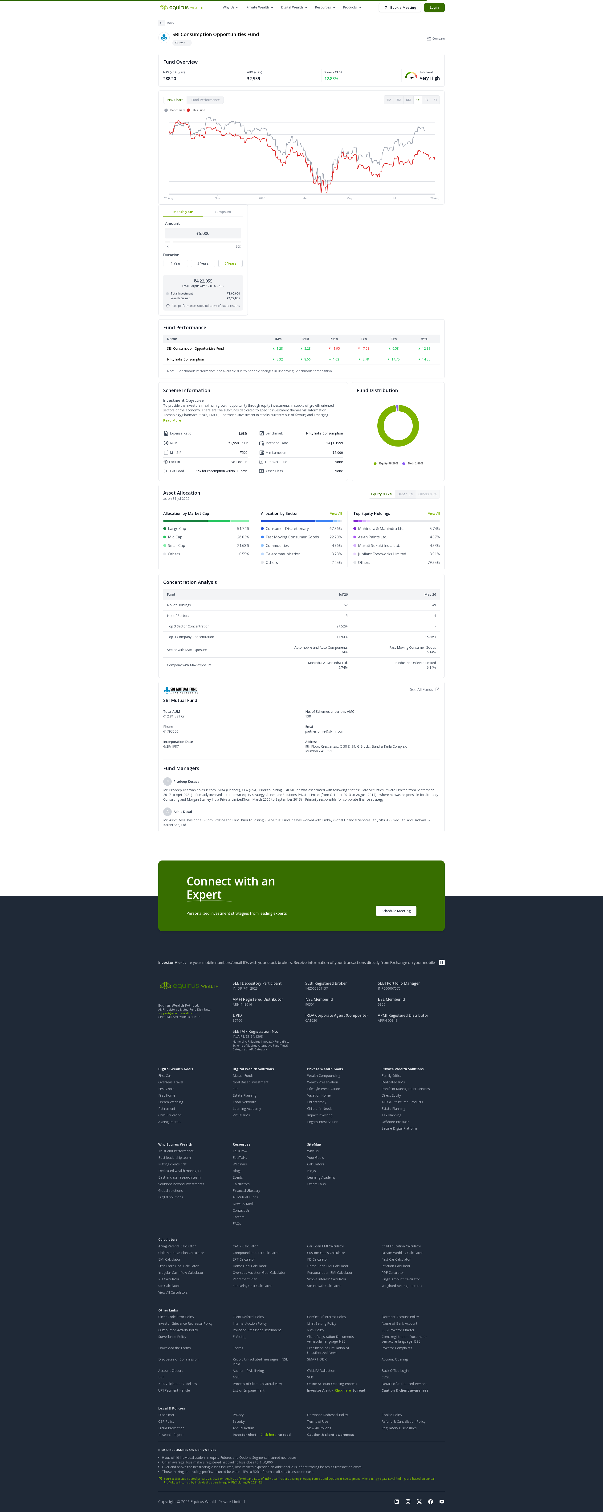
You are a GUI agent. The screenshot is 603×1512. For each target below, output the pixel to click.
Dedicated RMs (393, 1082)
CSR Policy (166, 1421)
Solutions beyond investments (181, 1184)
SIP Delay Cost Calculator (252, 1285)
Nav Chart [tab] (175, 100)
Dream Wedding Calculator (402, 1252)
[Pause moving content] (442, 962)
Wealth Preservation (322, 1082)
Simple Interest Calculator (326, 1279)
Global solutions (170, 1190)
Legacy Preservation (322, 1121)
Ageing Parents (169, 1121)
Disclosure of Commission (178, 1359)
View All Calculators (173, 1292)
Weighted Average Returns (402, 1285)
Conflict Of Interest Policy (326, 1317)
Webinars (240, 1164)
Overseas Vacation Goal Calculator (259, 1272)
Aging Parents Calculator (177, 1246)
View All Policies (319, 1428)
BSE (161, 1377)
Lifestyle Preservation (323, 1088)
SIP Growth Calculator (324, 1285)
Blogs (237, 1170)
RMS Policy (315, 1330)
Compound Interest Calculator (256, 1252)
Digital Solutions (170, 1197)
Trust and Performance (176, 1151)
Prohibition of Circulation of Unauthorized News (328, 1350)
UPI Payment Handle (174, 1390)
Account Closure (170, 1370)
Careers (238, 1217)
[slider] (171, 241)
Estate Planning (244, 1095)
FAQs (237, 1223)
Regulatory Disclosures (399, 1428)
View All (336, 513)
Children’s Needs (319, 1108)
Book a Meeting (403, 7)
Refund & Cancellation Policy (403, 1421)
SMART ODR (317, 1359)
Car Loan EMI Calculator (325, 1246)
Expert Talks (316, 1184)
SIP (235, 1088)
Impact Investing (319, 1115)
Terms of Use (317, 1421)
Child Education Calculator (401, 1246)
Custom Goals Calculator (326, 1252)
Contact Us (241, 1210)
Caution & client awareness (405, 1390)
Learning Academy (247, 1108)
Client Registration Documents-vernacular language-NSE (331, 1339)
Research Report (171, 1434)
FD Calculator (317, 1259)
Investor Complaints (397, 1348)
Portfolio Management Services (406, 1088)
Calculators (241, 1184)
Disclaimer (166, 1415)
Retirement (166, 1108)
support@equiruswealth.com (177, 1013)
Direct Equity (391, 1095)
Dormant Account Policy (400, 1317)
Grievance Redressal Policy (327, 1415)
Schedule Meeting (396, 911)
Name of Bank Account (399, 1323)
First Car (164, 1075)
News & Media (244, 1203)
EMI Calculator (169, 1259)
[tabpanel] (301, 154)
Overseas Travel (170, 1082)
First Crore (166, 1088)
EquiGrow (240, 1151)
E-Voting (239, 1336)
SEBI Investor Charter (398, 1330)
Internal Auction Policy (250, 1323)
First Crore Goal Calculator (178, 1266)
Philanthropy (316, 1102)
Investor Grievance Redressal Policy (185, 1323)
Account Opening (395, 1359)
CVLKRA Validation (321, 1370)
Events (238, 1177)
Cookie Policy (392, 1415)
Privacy (238, 1415)
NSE (236, 1377)
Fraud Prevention (171, 1428)
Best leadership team (174, 1157)
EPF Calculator (244, 1259)
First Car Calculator (396, 1259)
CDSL (386, 1377)
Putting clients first (172, 1164)
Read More (172, 420)
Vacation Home (319, 1095)
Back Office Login (395, 1370)
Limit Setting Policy (321, 1323)
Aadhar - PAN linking (248, 1370)
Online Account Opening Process (332, 1383)
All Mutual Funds (245, 1197)
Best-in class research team (179, 1177)
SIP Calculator (168, 1285)
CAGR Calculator (245, 1246)
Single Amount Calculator (401, 1279)
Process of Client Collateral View (257, 1383)
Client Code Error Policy (176, 1317)
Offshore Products (396, 1121)
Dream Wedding (170, 1102)
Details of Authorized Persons (404, 1383)
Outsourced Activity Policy (178, 1330)
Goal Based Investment (251, 1082)
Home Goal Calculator (249, 1266)
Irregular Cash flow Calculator (180, 1272)
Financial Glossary (246, 1190)
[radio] (175, 263)
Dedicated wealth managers (179, 1170)
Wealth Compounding (323, 1075)
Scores (238, 1348)
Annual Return (243, 1428)
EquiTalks (240, 1157)
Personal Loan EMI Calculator (329, 1272)
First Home (166, 1095)
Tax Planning (391, 1115)
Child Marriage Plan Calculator (181, 1252)
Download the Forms (174, 1348)
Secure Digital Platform (399, 1128)
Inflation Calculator (396, 1266)
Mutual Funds (243, 1075)
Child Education (170, 1115)
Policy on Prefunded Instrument (257, 1330)
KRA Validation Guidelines (177, 1383)
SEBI (310, 1377)
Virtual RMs (241, 1115)
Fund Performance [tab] (205, 100)
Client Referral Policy (248, 1317)
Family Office (392, 1075)
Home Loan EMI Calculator (327, 1266)
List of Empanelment (249, 1390)
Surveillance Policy (172, 1336)
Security (239, 1421)
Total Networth (244, 1102)
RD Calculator (168, 1279)
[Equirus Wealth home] (181, 7)
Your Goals (315, 1157)
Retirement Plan (245, 1279)
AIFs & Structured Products (402, 1102)
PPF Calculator (393, 1272)
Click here (343, 1390)
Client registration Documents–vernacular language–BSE (405, 1339)
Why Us (313, 1151)
